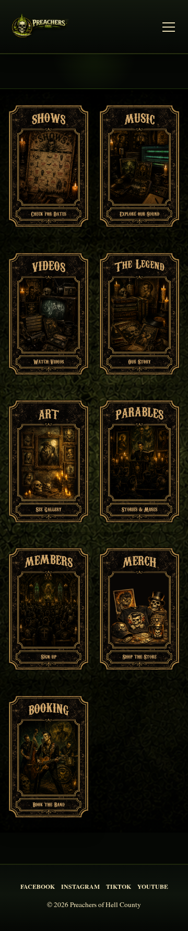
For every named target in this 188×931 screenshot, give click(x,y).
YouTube (152, 886)
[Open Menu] (168, 27)
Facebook (37, 886)
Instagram (80, 886)
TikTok (118, 886)
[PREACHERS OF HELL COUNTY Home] (42, 27)
